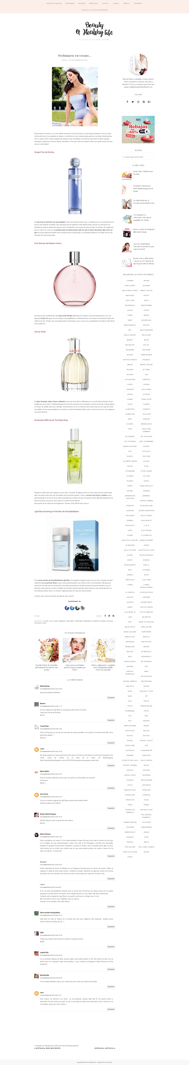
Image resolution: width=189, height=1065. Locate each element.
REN (146, 716)
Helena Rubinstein (146, 511)
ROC (130, 721)
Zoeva (130, 857)
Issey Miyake (146, 530)
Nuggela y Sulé (146, 691)
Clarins (146, 404)
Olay (130, 701)
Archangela (130, 305)
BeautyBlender (146, 330)
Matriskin (130, 642)
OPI (146, 696)
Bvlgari (130, 370)
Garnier (146, 491)
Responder (111, 697)
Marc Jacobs (146, 627)
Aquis (146, 300)
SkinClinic (146, 790)
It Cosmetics (146, 535)
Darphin (146, 419)
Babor (146, 315)
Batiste (146, 325)
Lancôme (146, 597)
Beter (146, 340)
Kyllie (42, 933)
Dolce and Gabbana (57, 621)
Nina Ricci (130, 686)
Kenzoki (146, 560)
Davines (130, 424)
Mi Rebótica (146, 652)
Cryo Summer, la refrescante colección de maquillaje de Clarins (142, 217)
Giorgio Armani (146, 501)
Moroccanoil (130, 661)
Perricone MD (146, 706)
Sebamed (130, 755)
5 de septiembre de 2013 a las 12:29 (51, 751)
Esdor (130, 466)
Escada (146, 461)
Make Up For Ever (146, 622)
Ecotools (146, 451)
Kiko (130, 570)
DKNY (130, 419)
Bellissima (146, 335)
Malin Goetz (130, 627)
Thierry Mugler (130, 822)
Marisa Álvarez (45, 834)
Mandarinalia (44, 975)
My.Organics (146, 661)
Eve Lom (146, 476)
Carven (146, 384)
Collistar (146, 414)
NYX (146, 666)
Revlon (146, 731)
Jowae (146, 545)
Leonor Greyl (146, 602)
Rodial (130, 740)
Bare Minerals (130, 325)
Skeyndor (146, 785)
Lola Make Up (130, 612)
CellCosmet (146, 389)
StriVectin (130, 800)
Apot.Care (130, 300)
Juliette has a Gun (146, 550)
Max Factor (146, 642)
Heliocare (130, 515)
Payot (130, 706)
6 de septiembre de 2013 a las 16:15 (51, 915)
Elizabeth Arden (130, 461)
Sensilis (130, 770)
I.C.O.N (146, 525)
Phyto (146, 711)
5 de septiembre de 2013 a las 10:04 (51, 689)
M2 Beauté (146, 617)
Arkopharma (146, 305)
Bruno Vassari (146, 365)
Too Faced (146, 822)
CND (146, 374)
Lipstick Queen (146, 607)
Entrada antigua (104, 1048)
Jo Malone (130, 545)
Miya (130, 656)
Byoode (130, 374)
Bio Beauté (130, 345)
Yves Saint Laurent (146, 847)
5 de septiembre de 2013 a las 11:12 (51, 706)
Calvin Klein (130, 379)
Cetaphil (146, 394)
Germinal (146, 496)
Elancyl (130, 456)
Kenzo (130, 560)
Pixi (130, 716)
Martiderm (146, 632)
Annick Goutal (146, 290)
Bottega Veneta (130, 360)
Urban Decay (130, 832)
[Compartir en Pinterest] (113, 616)
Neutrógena (146, 681)
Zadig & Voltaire (130, 852)
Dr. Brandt (130, 436)
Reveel (146, 726)
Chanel (130, 399)
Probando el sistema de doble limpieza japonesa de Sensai (143, 188)
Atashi (130, 310)
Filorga (130, 481)
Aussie (146, 310)
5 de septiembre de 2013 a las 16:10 (51, 817)
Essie (146, 466)
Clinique (146, 409)
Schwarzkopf (146, 750)
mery (42, 993)
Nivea (130, 691)
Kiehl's (146, 565)
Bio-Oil (146, 345)
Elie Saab (146, 456)
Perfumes (70, 621)
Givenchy (130, 506)
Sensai (146, 765)
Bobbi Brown (146, 355)
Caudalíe (130, 389)
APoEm (146, 281)
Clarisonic (130, 409)
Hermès (130, 520)
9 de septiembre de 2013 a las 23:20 (51, 978)
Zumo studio (108, 1062)
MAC (130, 622)
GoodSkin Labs (146, 506)
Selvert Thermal (130, 765)
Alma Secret (130, 286)
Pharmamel (130, 711)
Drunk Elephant (130, 446)
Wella (146, 842)
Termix (146, 805)
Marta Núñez (44, 771)
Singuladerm (146, 780)
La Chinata (130, 592)
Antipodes (130, 295)
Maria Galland (130, 632)
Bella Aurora (130, 335)
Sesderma (146, 775)
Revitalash (130, 731)
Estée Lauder (146, 471)
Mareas (42, 703)
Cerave (130, 394)
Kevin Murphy (130, 565)
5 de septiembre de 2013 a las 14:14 (51, 797)
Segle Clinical (146, 760)
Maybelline (130, 647)
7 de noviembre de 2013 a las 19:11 (51, 995)
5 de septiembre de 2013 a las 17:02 (51, 837)
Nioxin (146, 686)
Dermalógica (146, 424)
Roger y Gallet (146, 740)
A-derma (130, 281)
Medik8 (146, 647)
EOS (130, 451)
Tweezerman (146, 827)
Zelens (146, 852)
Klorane (146, 570)
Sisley (130, 785)
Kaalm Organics (146, 555)
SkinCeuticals (130, 790)
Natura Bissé (146, 676)
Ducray (146, 446)
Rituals (130, 736)
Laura (42, 749)
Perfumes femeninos (83, 621)
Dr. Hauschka (146, 436)
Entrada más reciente (48, 1048)
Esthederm (130, 471)
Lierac (130, 607)
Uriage (146, 832)
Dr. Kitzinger (130, 441)
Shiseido (130, 780)
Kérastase (130, 580)
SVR (146, 745)
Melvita (130, 652)
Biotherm (146, 350)
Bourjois (146, 360)
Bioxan (130, 355)
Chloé (45, 621)
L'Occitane (146, 580)
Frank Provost (146, 486)
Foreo (130, 486)
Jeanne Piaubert (146, 540)
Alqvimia (146, 286)
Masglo (146, 637)
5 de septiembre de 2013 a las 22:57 (51, 864)
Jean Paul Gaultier (130, 540)
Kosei (146, 575)
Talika (146, 800)
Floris (146, 481)
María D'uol (130, 637)
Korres (130, 575)
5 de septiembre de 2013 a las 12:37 (51, 774)
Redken (146, 721)
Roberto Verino (99, 621)
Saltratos (130, 750)
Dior (130, 429)
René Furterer (130, 726)
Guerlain (130, 511)
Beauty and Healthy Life (89, 1062)
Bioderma (130, 350)
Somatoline (130, 795)
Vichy (146, 837)
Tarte (130, 805)
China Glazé (146, 399)
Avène (130, 315)
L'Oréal (130, 585)
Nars (146, 671)
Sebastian (146, 755)
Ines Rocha (44, 794)
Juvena (130, 555)
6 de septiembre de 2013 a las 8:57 (50, 887)
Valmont (130, 837)
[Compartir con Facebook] (105, 616)
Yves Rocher (130, 847)
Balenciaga (146, 320)
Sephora (146, 770)
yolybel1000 (44, 953)
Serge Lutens (130, 775)
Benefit (130, 340)
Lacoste (130, 597)
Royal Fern (130, 745)
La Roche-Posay (146, 592)
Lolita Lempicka (146, 612)
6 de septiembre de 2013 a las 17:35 (51, 935)
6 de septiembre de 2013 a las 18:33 (51, 955)
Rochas (110, 621)
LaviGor (130, 602)
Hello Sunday (146, 515)
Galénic (130, 491)
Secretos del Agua (130, 760)
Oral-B (146, 701)
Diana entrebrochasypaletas (50, 913)
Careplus (146, 379)
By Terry (146, 370)
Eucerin (130, 476)
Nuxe (130, 696)
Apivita (146, 295)
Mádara (130, 666)
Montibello (146, 656)
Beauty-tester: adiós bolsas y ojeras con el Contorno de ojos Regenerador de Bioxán (143, 261)
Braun (130, 365)
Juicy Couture (130, 550)
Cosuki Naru (44, 726)
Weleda (130, 842)
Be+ (130, 330)
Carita (130, 384)
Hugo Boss (130, 525)
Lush (130, 617)
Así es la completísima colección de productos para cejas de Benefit (143, 246)
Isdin (130, 530)
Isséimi (130, 535)
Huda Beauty (146, 520)
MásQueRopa (45, 686)
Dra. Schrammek (146, 441)
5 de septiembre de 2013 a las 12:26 (51, 729)
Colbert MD (130, 414)
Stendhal (146, 795)
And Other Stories (130, 290)
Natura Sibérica (130, 681)
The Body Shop (40, 623)
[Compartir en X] (109, 616)
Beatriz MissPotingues (48, 814)
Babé (130, 320)
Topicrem (130, 827)
